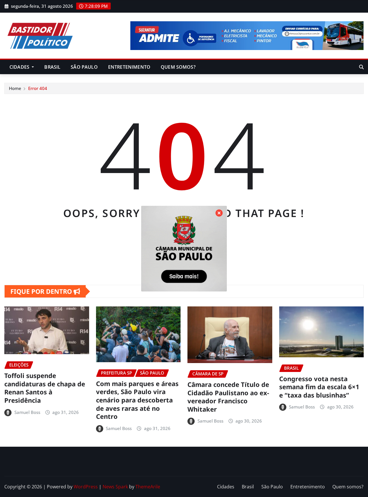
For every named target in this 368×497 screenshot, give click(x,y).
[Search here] (361, 67)
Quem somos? (178, 67)
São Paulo (84, 67)
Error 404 (37, 88)
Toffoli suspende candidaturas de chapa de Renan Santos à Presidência (44, 387)
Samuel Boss (27, 412)
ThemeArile (147, 486)
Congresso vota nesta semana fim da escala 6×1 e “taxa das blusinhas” (319, 386)
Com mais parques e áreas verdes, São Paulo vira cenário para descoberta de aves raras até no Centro (137, 400)
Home (15, 88)
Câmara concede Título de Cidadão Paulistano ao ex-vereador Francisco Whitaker (228, 396)
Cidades (19, 67)
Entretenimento (129, 67)
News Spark (115, 486)
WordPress (86, 486)
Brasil (52, 67)
